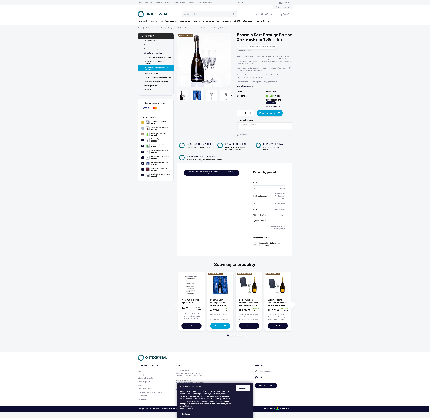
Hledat (234, 14)
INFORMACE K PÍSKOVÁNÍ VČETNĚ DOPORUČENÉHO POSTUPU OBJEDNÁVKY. (211, 173)
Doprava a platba (180, 3)
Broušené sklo (149, 45)
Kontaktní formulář (266, 385)
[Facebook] (256, 377)
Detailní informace (244, 86)
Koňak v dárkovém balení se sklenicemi (158, 77)
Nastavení (186, 414)
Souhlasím (243, 388)
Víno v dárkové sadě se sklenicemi (156, 82)
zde (193, 409)
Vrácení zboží (142, 396)
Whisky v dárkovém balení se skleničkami (154, 62)
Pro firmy (148, 3)
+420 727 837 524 (265, 371)
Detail (191, 326)
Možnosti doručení (273, 106)
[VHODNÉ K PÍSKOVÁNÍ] (220, 285)
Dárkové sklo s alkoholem (153, 53)
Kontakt (192, 3)
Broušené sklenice (150, 41)
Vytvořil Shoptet (269, 409)
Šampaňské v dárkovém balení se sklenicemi (156, 68)
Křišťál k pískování (150, 86)
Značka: (244, 50)
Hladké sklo (148, 90)
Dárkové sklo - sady (151, 49)
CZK (285, 3)
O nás (140, 3)
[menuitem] (148, 21)
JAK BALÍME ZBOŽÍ (182, 371)
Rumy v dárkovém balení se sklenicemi (158, 57)
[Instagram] (261, 377)
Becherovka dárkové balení (154, 73)
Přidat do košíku (267, 113)
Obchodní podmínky (205, 3)
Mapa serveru (142, 399)
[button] (228, 335)
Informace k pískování (162, 3)
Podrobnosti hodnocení (268, 46)
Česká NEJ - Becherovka (184, 380)
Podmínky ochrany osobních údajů (150, 392)
